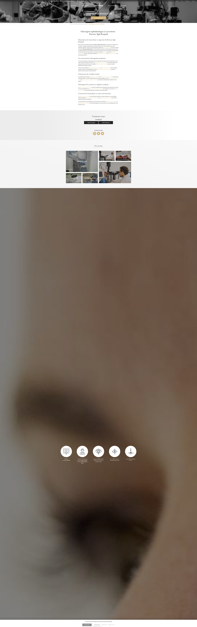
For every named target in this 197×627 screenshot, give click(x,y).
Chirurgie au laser (73, 5)
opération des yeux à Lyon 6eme (95, 67)
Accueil (177, 1)
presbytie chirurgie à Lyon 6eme (106, 97)
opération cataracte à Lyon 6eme (85, 87)
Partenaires (187, 1)
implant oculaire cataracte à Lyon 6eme (96, 88)
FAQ (181, 1)
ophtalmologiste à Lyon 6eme (84, 103)
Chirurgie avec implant (85, 5)
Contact (193, 1)
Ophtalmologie (123, 5)
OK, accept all (87, 624)
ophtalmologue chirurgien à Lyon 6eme (104, 69)
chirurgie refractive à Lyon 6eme (101, 62)
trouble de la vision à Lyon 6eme (106, 76)
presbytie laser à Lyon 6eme (84, 96)
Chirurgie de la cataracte (112, 5)
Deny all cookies (97, 624)
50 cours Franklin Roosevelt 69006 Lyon (67, 1)
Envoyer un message (91, 122)
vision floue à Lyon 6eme (94, 76)
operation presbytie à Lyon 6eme (92, 97)
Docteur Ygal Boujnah (107, 47)
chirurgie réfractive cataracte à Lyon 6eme (89, 79)
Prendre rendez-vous (98, 18)
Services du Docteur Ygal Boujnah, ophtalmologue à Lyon (80, 24)
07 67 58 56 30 (55, 1)
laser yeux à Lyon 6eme (106, 67)
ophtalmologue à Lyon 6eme (111, 101)
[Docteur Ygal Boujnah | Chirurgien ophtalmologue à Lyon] (98, 5)
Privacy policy (112, 624)
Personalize (105, 624)
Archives (104, 52)
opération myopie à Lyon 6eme (102, 64)
